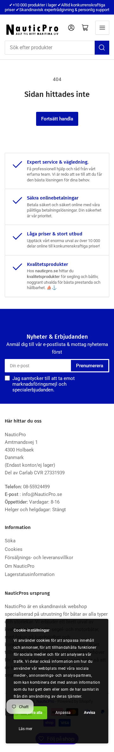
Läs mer (25, 729)
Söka (10, 541)
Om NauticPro (20, 566)
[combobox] (57, 48)
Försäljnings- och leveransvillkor (39, 557)
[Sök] (102, 47)
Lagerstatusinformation (29, 574)
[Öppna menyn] (102, 28)
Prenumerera (89, 366)
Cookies (13, 549)
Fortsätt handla (57, 119)
